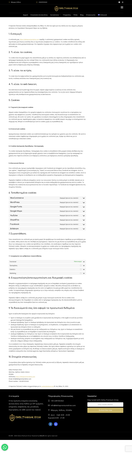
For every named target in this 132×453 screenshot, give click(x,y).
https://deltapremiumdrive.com (29, 39)
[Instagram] (122, 2)
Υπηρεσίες (67, 15)
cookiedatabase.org (47, 386)
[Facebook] (50, 424)
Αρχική (25, 15)
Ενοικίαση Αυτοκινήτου (39, 15)
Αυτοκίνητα (54, 15)
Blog (81, 15)
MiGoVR (42, 436)
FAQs (75, 15)
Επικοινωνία (90, 15)
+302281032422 (42, 2)
